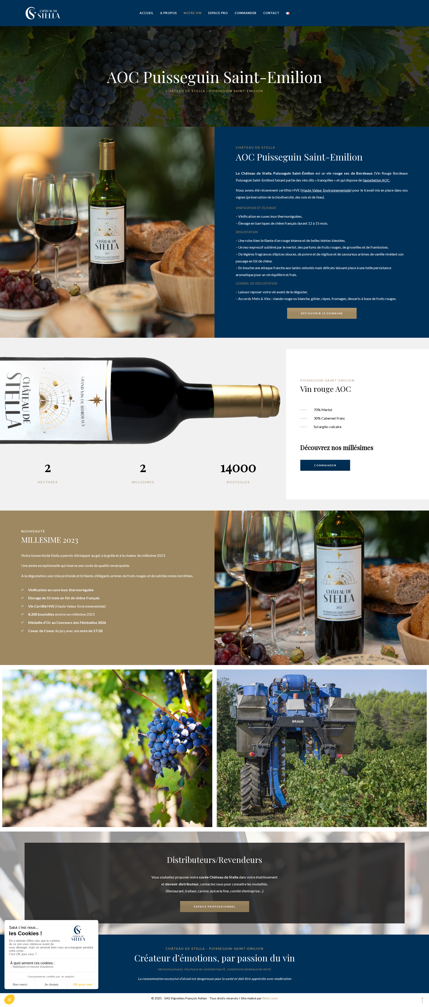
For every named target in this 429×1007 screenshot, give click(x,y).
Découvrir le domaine (322, 313)
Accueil (147, 13)
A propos (168, 13)
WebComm (270, 998)
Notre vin (193, 13)
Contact (271, 13)
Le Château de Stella (253, 173)
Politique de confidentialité (205, 969)
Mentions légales (170, 969)
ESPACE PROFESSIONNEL (215, 906)
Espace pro (218, 13)
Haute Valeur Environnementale (326, 190)
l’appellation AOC (376, 180)
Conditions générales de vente (249, 969)
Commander (246, 13)
